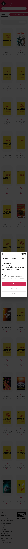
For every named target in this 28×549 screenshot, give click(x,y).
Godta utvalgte (14, 293)
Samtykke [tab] (5, 258)
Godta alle (14, 284)
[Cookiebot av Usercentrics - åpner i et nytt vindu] (20, 254)
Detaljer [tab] (14, 258)
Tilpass (13, 288)
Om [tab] (23, 258)
